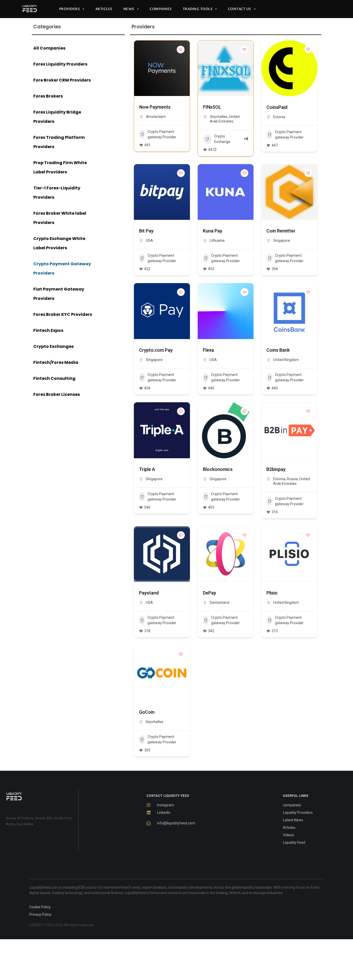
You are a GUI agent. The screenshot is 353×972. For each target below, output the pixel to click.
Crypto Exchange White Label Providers (59, 243)
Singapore (281, 240)
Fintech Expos (48, 330)
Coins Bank (278, 350)
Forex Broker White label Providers (59, 218)
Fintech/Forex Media (55, 362)
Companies (161, 9)
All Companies (49, 48)
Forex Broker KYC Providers (62, 314)
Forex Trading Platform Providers (59, 142)
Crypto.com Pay (156, 350)
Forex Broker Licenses (56, 394)
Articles (103, 9)
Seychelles (218, 117)
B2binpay (276, 469)
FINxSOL (212, 107)
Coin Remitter (280, 231)
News (128, 9)
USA (149, 240)
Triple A (147, 469)
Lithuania (217, 240)
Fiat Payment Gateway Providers (58, 293)
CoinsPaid (276, 107)
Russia (292, 479)
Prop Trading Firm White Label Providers (60, 167)
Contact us (239, 9)
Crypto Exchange (222, 139)
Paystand (149, 593)
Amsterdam (156, 117)
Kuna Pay (212, 231)
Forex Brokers (48, 96)
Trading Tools (198, 9)
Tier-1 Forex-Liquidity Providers (56, 192)
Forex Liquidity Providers (60, 64)
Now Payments (155, 107)
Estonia (279, 117)
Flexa (208, 350)
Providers (69, 9)
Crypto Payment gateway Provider (162, 134)
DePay (209, 593)
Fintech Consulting (54, 378)
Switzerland (219, 602)
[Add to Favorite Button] (181, 49)
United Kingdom (286, 360)
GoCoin (147, 712)
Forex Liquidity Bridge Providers (57, 116)
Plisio (272, 593)
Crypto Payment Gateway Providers (62, 268)
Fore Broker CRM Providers (62, 80)
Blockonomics (218, 469)
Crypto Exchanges (53, 346)
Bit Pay (146, 231)
